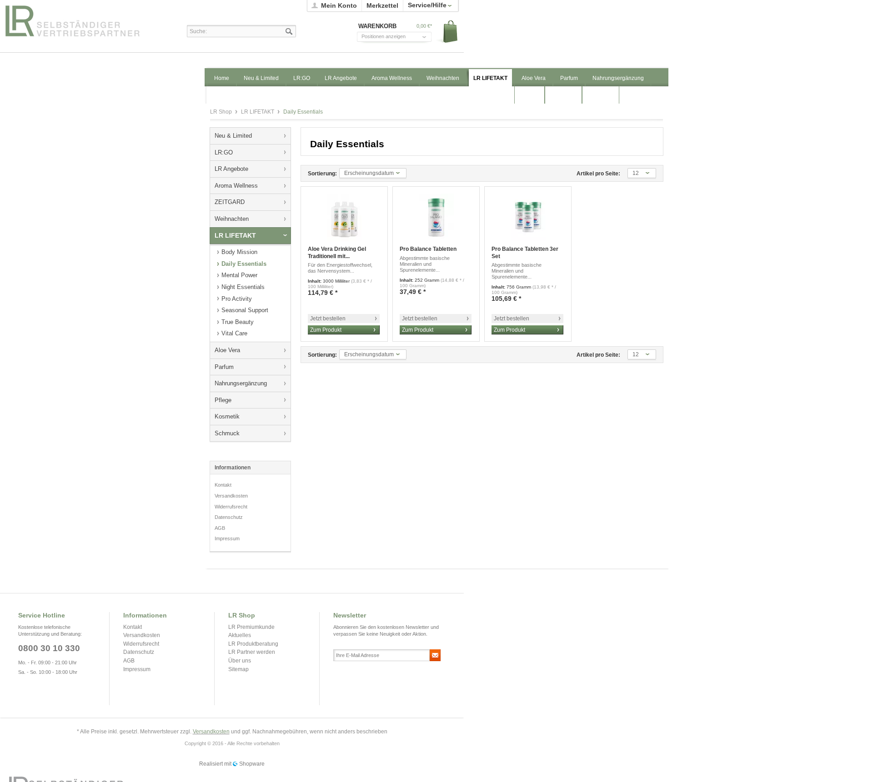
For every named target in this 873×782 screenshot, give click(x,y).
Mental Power (239, 275)
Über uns (239, 660)
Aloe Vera (227, 350)
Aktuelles (239, 635)
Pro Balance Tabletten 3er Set (525, 252)
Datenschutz (229, 517)
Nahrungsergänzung (241, 383)
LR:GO (224, 152)
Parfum (224, 367)
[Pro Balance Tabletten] (436, 217)
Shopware (252, 764)
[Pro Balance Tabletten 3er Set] (528, 217)
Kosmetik (227, 416)
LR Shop (82, 20)
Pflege (223, 400)
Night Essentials (243, 287)
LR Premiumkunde (251, 627)
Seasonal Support (244, 310)
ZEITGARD (230, 202)
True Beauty (237, 322)
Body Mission (239, 252)
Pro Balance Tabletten (428, 249)
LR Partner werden (251, 652)
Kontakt (223, 485)
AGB (220, 528)
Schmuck (227, 433)
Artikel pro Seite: (598, 173)
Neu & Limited (233, 135)
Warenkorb (447, 32)
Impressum (227, 538)
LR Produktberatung (253, 644)
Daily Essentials (243, 263)
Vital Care (234, 333)
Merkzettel (382, 5)
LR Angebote (231, 168)
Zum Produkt (325, 330)
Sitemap (238, 669)
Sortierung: (322, 173)
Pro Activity (236, 298)
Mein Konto (339, 5)
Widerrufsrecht (231, 506)
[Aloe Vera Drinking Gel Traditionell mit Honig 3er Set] (344, 217)
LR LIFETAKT (258, 112)
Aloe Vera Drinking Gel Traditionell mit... (337, 252)
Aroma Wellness (236, 185)
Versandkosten (231, 495)
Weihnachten (232, 218)
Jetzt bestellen (328, 318)
